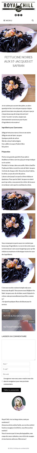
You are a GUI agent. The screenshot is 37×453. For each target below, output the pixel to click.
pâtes (22, 160)
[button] (32, 20)
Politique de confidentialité (21, 448)
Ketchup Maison (12, 326)
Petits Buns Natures (14, 316)
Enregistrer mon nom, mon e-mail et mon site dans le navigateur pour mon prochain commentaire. (18, 381)
